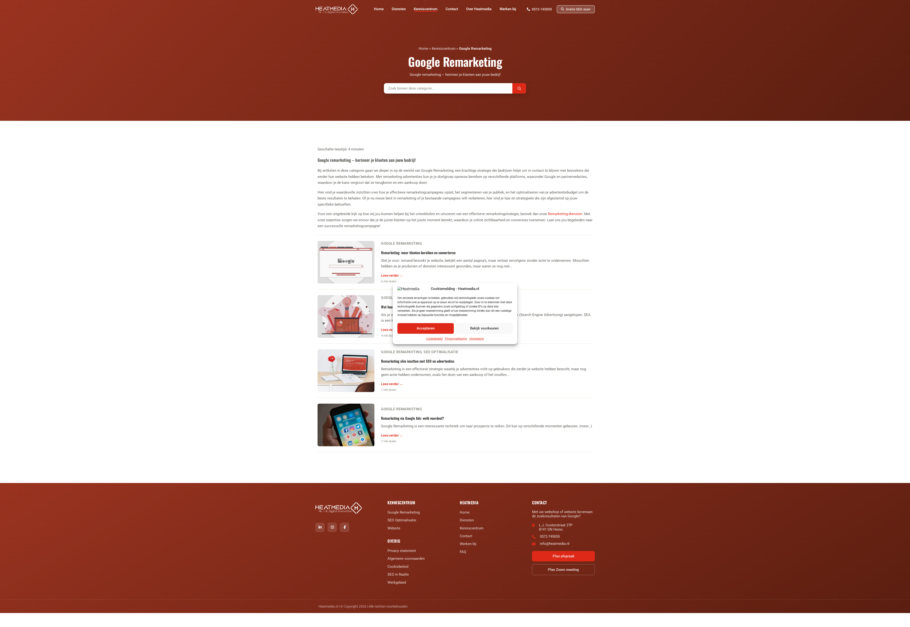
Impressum (476, 338)
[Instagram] (332, 527)
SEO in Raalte (398, 574)
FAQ (463, 552)
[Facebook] (344, 527)
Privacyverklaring (456, 338)
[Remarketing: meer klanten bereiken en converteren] (346, 262)
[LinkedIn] (320, 527)
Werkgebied (396, 582)
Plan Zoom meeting (563, 570)
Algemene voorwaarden (406, 558)
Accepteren (426, 328)
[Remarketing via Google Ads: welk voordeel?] (346, 425)
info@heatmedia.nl (554, 543)
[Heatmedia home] (337, 9)
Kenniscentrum (443, 48)
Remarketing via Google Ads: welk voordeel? (412, 418)
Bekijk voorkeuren (484, 328)
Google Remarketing (475, 48)
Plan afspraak (563, 556)
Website (393, 528)
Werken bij (468, 544)
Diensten (467, 520)
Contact (466, 536)
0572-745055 (550, 536)
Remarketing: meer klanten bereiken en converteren (418, 252)
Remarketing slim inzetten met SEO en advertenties (417, 361)
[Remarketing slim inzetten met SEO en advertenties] (346, 370)
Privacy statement (401, 551)
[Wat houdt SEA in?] (346, 316)
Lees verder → (392, 275)
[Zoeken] (519, 88)
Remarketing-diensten (565, 214)
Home (423, 48)
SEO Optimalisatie (440, 352)
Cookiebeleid (434, 338)
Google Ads (392, 298)
